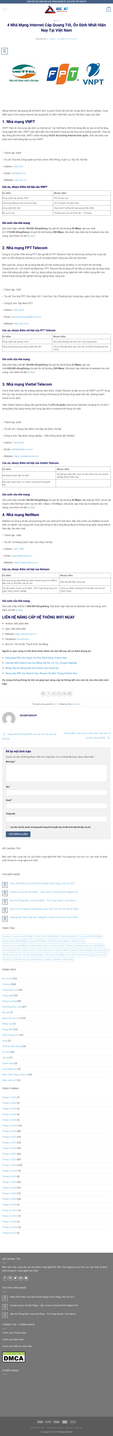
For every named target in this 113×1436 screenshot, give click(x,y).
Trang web (10, 814)
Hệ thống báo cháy (12, 1007)
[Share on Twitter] (53, 693)
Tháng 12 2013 (10, 1227)
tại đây (30, 235)
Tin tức (6, 1052)
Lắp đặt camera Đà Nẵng (33, 955)
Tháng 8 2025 (9, 1137)
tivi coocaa (101, 955)
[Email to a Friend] (59, 693)
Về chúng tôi (37, 1428)
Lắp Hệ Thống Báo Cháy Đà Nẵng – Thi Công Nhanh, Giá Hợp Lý (43, 900)
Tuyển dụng (8, 1063)
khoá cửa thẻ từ (29, 950)
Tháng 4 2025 (9, 1148)
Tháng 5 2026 (9, 1108)
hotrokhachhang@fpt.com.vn (26, 316)
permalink (76, 704)
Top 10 (56, 21)
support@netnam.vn (22, 555)
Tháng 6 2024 (9, 1188)
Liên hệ (78, 1428)
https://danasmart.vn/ (25, 634)
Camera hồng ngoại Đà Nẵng (15, 941)
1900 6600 (18, 310)
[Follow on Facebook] (5, 1278)
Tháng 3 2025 (9, 1154)
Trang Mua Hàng (55, 1428)
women (48, 959)
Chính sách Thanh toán (14, 1333)
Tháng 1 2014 (9, 1222)
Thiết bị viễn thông (11, 1046)
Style (4, 1041)
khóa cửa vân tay (11, 1018)
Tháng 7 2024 (9, 1182)
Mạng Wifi (7, 1029)
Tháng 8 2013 (9, 1233)
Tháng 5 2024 (9, 1193)
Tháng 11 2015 (10, 1210)
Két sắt (5, 1012)
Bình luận (11, 762)
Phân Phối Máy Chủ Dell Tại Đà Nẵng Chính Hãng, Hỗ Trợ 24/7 (42, 883)
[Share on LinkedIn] (69, 693)
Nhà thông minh (10, 1035)
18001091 (18, 166)
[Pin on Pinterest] (64, 693)
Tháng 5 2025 (9, 1142)
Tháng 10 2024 (10, 1171)
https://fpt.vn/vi (21, 323)
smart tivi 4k (82, 955)
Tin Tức (69, 1428)
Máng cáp (7, 1024)
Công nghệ (7, 995)
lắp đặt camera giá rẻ (11, 955)
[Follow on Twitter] (15, 1278)
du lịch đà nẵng (35, 945)
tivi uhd (6, 959)
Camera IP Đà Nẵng (37, 941)
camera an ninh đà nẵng (22, 936)
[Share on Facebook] (48, 693)
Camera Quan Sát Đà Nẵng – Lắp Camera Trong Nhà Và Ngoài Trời (44, 892)
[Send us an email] (20, 1278)
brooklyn (6, 936)
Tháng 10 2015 (10, 1216)
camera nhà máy (78, 941)
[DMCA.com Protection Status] (13, 1356)
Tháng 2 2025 (9, 1159)
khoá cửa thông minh (11, 950)
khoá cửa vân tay (46, 950)
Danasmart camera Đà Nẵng (14, 945)
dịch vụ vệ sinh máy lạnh (54, 945)
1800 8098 (18, 442)
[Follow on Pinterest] (26, 1278)
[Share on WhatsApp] (43, 693)
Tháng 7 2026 (9, 1097)
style (92, 955)
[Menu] (5, 9)
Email (9, 800)
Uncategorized (9, 1069)
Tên (8, 787)
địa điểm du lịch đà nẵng (63, 959)
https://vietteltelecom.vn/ (26, 456)
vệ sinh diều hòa (18, 959)
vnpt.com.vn (20, 180)
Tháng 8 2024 (9, 1176)
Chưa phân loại (10, 990)
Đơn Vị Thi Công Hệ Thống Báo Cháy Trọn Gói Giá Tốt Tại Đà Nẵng (44, 909)
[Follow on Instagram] (10, 1278)
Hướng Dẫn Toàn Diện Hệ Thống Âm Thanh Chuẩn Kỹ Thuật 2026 (44, 917)
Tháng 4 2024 (9, 1199)
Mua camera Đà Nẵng (55, 955)
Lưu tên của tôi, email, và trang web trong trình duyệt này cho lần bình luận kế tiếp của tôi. (50, 827)
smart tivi (70, 955)
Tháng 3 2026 (9, 1120)
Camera (6, 984)
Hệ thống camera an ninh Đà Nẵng (90, 945)
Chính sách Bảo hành (13, 1339)
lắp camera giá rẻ (101, 950)
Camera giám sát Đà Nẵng (91, 936)
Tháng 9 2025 (9, 1131)
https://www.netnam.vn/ (26, 562)
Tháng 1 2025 (9, 1165)
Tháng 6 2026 (9, 1103)
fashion (70, 945)
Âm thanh (7, 978)
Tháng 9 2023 (9, 1205)
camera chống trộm (69, 936)
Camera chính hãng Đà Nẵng (47, 936)
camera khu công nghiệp (59, 941)
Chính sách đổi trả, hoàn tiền (17, 1346)
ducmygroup (71, 39)
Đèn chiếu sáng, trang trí (15, 1074)
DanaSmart (23, 639)
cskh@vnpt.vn (18, 173)
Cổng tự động (9, 1001)
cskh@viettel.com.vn (22, 449)
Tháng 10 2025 (10, 1125)
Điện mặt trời (9, 1080)
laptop (74, 950)
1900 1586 (19, 548)
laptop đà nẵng (86, 950)
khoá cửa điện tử (62, 950)
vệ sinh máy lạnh (35, 959)
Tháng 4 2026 (9, 1114)
